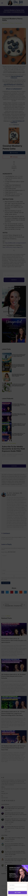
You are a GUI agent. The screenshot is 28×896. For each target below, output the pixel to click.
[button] (6, 865)
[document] (14, 448)
